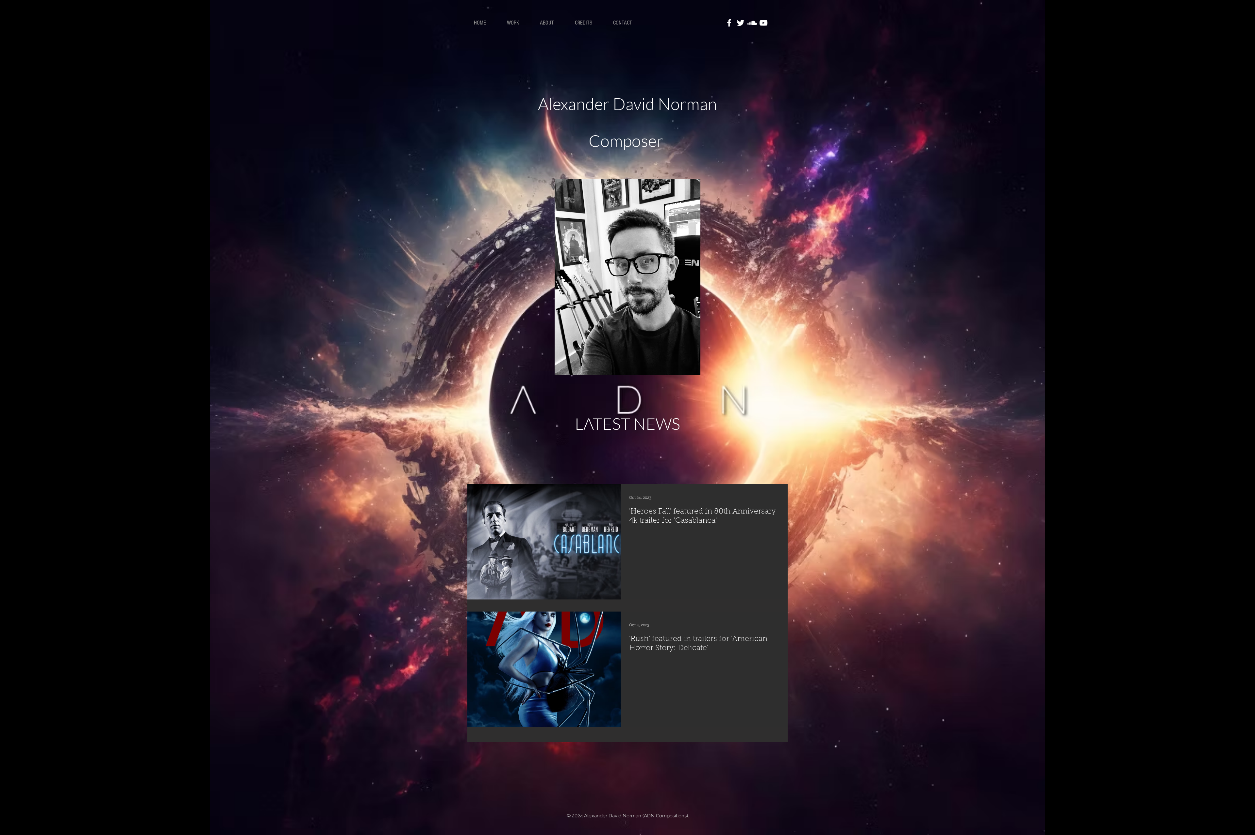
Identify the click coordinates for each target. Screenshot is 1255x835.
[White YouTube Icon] (763, 23)
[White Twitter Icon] (740, 23)
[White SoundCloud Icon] (752, 23)
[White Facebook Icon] (729, 23)
